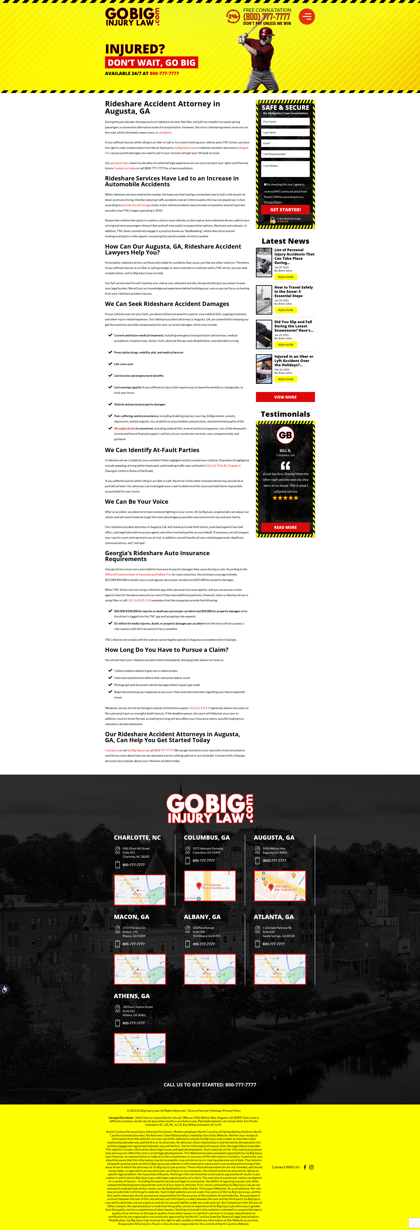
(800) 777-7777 (266, 17)
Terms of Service (198, 1110)
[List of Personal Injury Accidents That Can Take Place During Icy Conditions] (264, 262)
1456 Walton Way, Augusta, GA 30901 (275, 850)
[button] (307, 16)
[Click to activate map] (140, 903)
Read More (285, 276)
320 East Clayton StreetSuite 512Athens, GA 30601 (138, 1011)
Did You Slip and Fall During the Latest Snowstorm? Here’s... (294, 326)
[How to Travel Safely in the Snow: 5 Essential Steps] (264, 300)
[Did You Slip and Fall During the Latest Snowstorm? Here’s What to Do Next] (264, 334)
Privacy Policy (273, 202)
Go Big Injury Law (138, 750)
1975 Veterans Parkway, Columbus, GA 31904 (208, 850)
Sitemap (215, 1110)
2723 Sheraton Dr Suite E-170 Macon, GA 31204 (134, 932)
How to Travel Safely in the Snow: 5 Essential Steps (293, 291)
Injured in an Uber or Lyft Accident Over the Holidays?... (293, 360)
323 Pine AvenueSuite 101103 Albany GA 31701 (206, 932)
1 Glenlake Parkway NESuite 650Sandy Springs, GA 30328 (279, 932)
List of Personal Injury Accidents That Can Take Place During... (294, 256)
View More (285, 397)
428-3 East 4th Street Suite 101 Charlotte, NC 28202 (136, 852)
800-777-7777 (164, 73)
